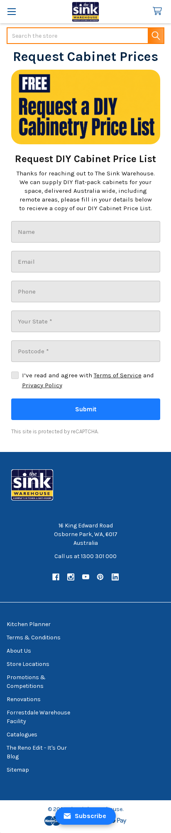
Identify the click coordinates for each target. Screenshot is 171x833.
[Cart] (159, 11)
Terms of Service (118, 375)
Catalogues (22, 734)
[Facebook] (55, 577)
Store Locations (28, 664)
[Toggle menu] (11, 11)
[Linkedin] (115, 577)
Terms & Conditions (34, 637)
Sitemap (18, 769)
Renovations (24, 699)
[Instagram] (70, 577)
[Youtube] (85, 577)
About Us (19, 650)
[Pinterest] (100, 577)
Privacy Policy (42, 385)
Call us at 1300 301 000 (85, 556)
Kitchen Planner (29, 624)
